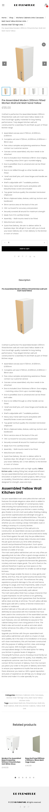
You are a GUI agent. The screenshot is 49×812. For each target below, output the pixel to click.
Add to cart (24, 249)
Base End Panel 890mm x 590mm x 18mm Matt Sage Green (34, 760)
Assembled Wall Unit (17, 703)
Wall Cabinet (9, 706)
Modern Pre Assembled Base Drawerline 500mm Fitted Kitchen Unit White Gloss (11, 761)
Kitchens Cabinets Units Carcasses (29, 695)
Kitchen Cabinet (29, 706)
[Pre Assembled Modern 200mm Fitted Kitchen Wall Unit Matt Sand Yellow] (15, 256)
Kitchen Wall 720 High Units (17, 698)
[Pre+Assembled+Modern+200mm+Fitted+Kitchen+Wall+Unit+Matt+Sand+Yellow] (18, 256)
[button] (44, 64)
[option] (12, 750)
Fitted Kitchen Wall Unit (35, 703)
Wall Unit (18, 706)
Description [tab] (24, 280)
